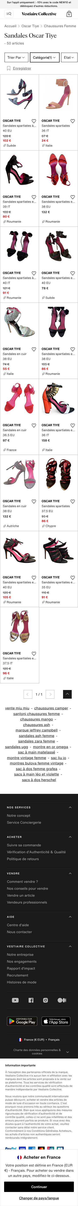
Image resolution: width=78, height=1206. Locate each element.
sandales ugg (16, 747)
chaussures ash (36, 725)
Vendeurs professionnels (27, 902)
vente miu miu (17, 708)
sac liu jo (58, 758)
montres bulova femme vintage (36, 763)
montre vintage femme (26, 758)
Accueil (10, 25)
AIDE (11, 917)
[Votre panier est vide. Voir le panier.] (69, 14)
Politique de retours (23, 858)
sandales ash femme (36, 736)
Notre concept (18, 815)
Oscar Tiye (30, 25)
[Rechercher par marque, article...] (8, 14)
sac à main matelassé (36, 752)
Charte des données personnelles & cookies (37, 1052)
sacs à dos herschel (39, 780)
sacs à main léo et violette (36, 774)
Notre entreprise (20, 954)
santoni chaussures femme (36, 714)
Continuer (39, 1186)
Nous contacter (19, 931)
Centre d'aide (18, 924)
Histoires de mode (21, 982)
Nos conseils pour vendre (27, 888)
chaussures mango (36, 719)
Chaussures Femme (60, 25)
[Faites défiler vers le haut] (67, 694)
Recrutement (17, 975)
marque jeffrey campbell (37, 730)
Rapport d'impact (21, 968)
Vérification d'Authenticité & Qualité (36, 852)
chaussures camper (51, 708)
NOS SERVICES (19, 807)
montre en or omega (50, 747)
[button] (69, 14)
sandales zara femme (36, 741)
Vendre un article (21, 895)
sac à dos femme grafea (36, 769)
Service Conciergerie (24, 822)
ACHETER (14, 837)
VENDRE (13, 873)
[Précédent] (28, 694)
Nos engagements (22, 961)
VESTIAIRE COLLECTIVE (26, 946)
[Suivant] (50, 694)
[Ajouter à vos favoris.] (33, 121)
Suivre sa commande (24, 845)
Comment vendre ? (22, 881)
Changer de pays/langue (39, 1198)
